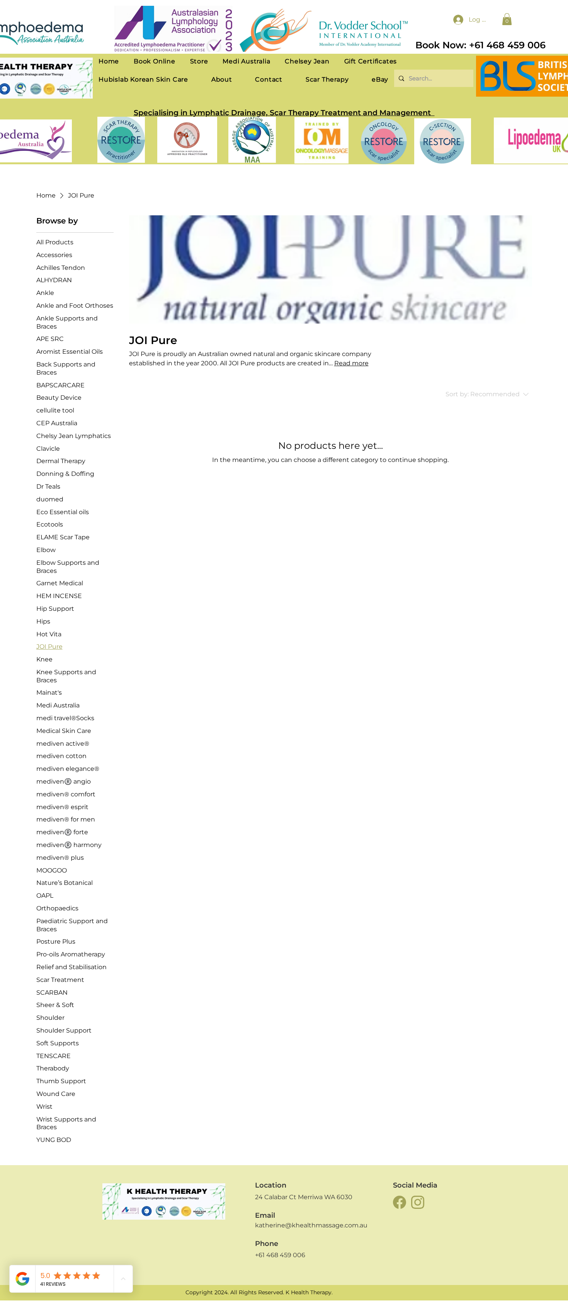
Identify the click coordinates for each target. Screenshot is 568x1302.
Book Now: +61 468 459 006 (480, 45)
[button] (507, 19)
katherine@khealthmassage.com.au (311, 1225)
